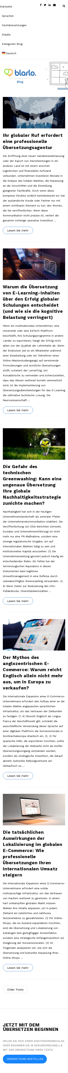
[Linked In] (50, 4)
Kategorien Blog (12, 43)
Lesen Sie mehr (18, 230)
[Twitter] (45, 4)
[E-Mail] (54, 4)
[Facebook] (41, 4)
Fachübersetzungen (14, 25)
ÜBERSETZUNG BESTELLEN (25, 1058)
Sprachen (8, 15)
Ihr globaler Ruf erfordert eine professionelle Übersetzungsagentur (33, 141)
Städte (6, 34)
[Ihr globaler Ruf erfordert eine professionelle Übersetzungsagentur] (34, 112)
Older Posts (15, 989)
